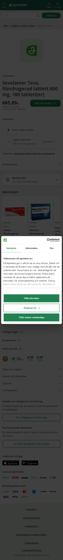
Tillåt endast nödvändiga (31, 317)
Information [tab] (31, 248)
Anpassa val (30, 308)
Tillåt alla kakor (31, 298)
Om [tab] (51, 248)
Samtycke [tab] (11, 248)
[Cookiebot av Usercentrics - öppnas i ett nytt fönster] (47, 240)
